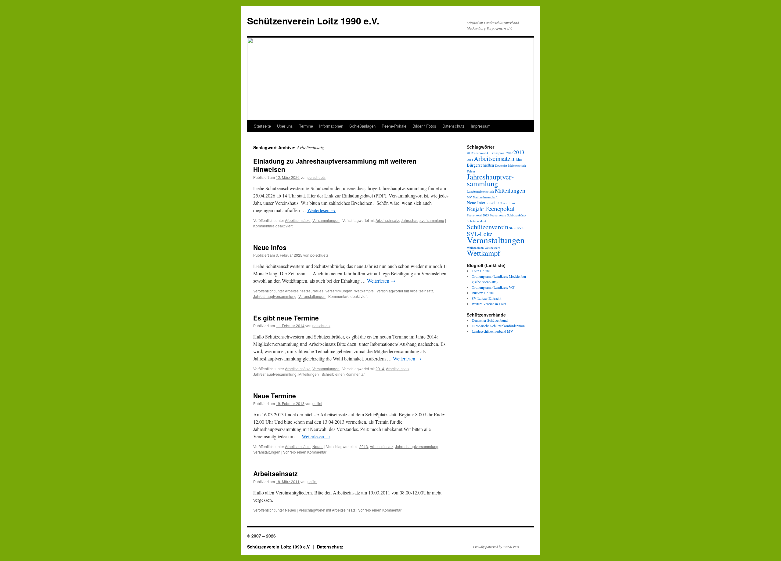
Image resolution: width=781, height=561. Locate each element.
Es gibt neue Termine (286, 317)
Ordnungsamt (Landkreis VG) (493, 287)
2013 (363, 446)
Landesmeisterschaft (480, 191)
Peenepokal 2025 (478, 215)
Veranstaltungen (312, 296)
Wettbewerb (492, 247)
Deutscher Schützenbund (490, 320)
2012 (509, 153)
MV (469, 197)
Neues (317, 290)
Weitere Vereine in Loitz (489, 303)
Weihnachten (475, 247)
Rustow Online (483, 292)
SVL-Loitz (479, 233)
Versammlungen (326, 220)
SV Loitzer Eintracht (486, 298)
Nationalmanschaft (485, 197)
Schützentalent (476, 221)
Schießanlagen (362, 126)
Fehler (471, 171)
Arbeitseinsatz (387, 220)
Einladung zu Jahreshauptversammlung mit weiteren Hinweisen (334, 165)
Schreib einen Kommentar (343, 374)
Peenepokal (500, 208)
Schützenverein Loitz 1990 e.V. (313, 20)
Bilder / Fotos (424, 126)
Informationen (331, 126)
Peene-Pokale (394, 126)
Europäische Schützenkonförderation (498, 325)
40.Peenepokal (476, 153)
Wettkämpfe (364, 290)
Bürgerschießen (480, 165)
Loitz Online (481, 270)
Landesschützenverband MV (492, 331)
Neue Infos (269, 247)
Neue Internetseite (482, 202)
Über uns (285, 126)
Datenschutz (453, 126)
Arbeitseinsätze (298, 220)
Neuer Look (507, 203)
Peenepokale (498, 215)
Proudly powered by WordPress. (496, 546)
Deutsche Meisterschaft (510, 165)
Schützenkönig (516, 215)
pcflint (317, 403)
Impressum (481, 126)
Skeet (512, 228)
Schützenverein (487, 226)
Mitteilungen (308, 374)
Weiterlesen (321, 210)
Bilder (516, 159)
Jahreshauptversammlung (422, 220)
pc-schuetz (317, 177)
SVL (520, 228)
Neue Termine (274, 395)
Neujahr (475, 208)
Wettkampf (483, 253)
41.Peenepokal (496, 153)
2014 (380, 368)
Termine (306, 126)
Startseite (262, 126)
